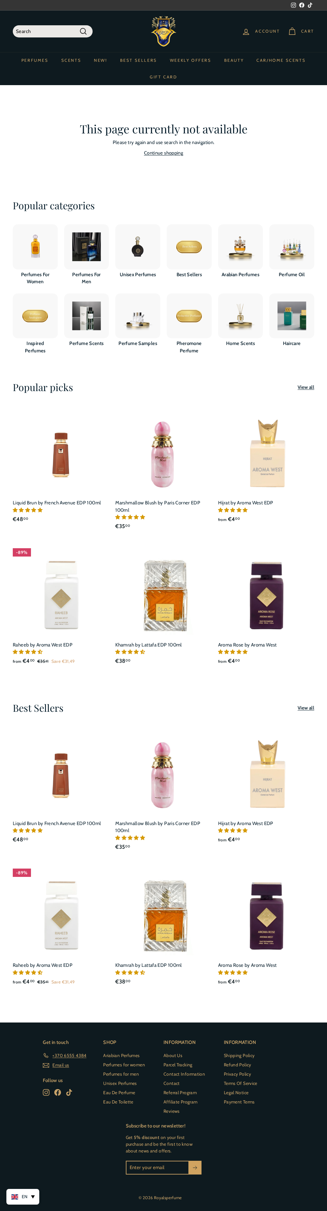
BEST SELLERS (138, 60)
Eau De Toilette (118, 1102)
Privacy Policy (237, 1074)
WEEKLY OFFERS (190, 60)
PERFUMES (35, 60)
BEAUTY (234, 60)
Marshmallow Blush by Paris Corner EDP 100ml (157, 506)
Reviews (172, 1111)
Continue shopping (163, 153)
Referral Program (180, 1092)
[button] (28, 510)
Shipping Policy (239, 1055)
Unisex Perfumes (120, 1083)
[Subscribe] (195, 1167)
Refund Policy (237, 1065)
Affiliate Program (180, 1102)
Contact (172, 1083)
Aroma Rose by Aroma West (247, 645)
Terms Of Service (240, 1083)
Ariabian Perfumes (121, 1055)
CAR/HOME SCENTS (281, 60)
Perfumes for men (121, 1074)
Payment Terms (239, 1102)
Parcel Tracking (178, 1065)
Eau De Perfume (119, 1092)
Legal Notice (236, 1092)
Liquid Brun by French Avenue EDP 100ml (57, 503)
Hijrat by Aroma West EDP (245, 503)
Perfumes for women (124, 1065)
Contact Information (184, 1074)
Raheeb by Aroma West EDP (42, 645)
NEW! (100, 60)
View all (306, 387)
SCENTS (71, 60)
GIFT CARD (163, 76)
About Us (173, 1055)
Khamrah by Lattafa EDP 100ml (148, 645)
